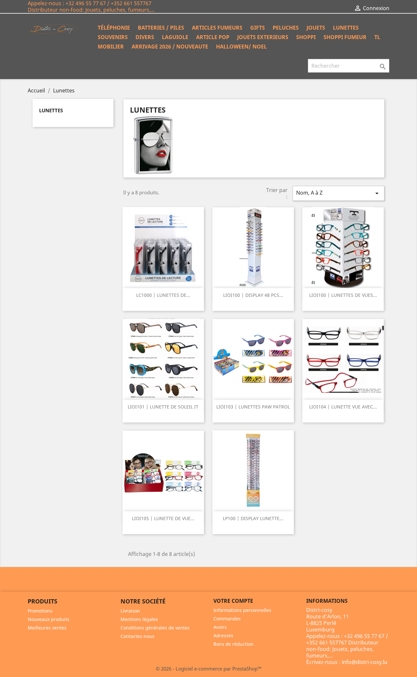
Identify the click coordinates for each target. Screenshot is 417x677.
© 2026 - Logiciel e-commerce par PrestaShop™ (209, 668)
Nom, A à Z (338, 193)
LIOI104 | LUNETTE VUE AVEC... (343, 407)
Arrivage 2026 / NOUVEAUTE (170, 46)
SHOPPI (306, 37)
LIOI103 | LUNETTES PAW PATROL (253, 407)
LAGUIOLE (175, 37)
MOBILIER (111, 46)
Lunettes (346, 27)
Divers (145, 37)
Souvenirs (113, 37)
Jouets (316, 27)
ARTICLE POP (212, 37)
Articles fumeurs (217, 27)
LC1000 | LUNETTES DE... (163, 295)
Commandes (227, 618)
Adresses (223, 635)
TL (377, 37)
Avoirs (220, 627)
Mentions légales (139, 619)
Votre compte (233, 600)
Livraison (130, 611)
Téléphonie (114, 27)
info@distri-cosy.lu (364, 662)
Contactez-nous (137, 636)
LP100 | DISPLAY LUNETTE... (253, 518)
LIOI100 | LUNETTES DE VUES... (343, 295)
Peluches (286, 27)
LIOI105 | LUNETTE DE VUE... (163, 518)
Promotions (40, 611)
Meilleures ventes (47, 628)
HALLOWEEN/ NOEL (241, 46)
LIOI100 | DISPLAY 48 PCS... (253, 295)
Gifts (257, 27)
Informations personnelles (242, 610)
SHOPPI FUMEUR (345, 37)
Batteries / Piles (161, 27)
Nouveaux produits (48, 619)
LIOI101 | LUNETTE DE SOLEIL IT (163, 407)
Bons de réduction (233, 644)
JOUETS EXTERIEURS (262, 37)
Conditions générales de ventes (155, 628)
